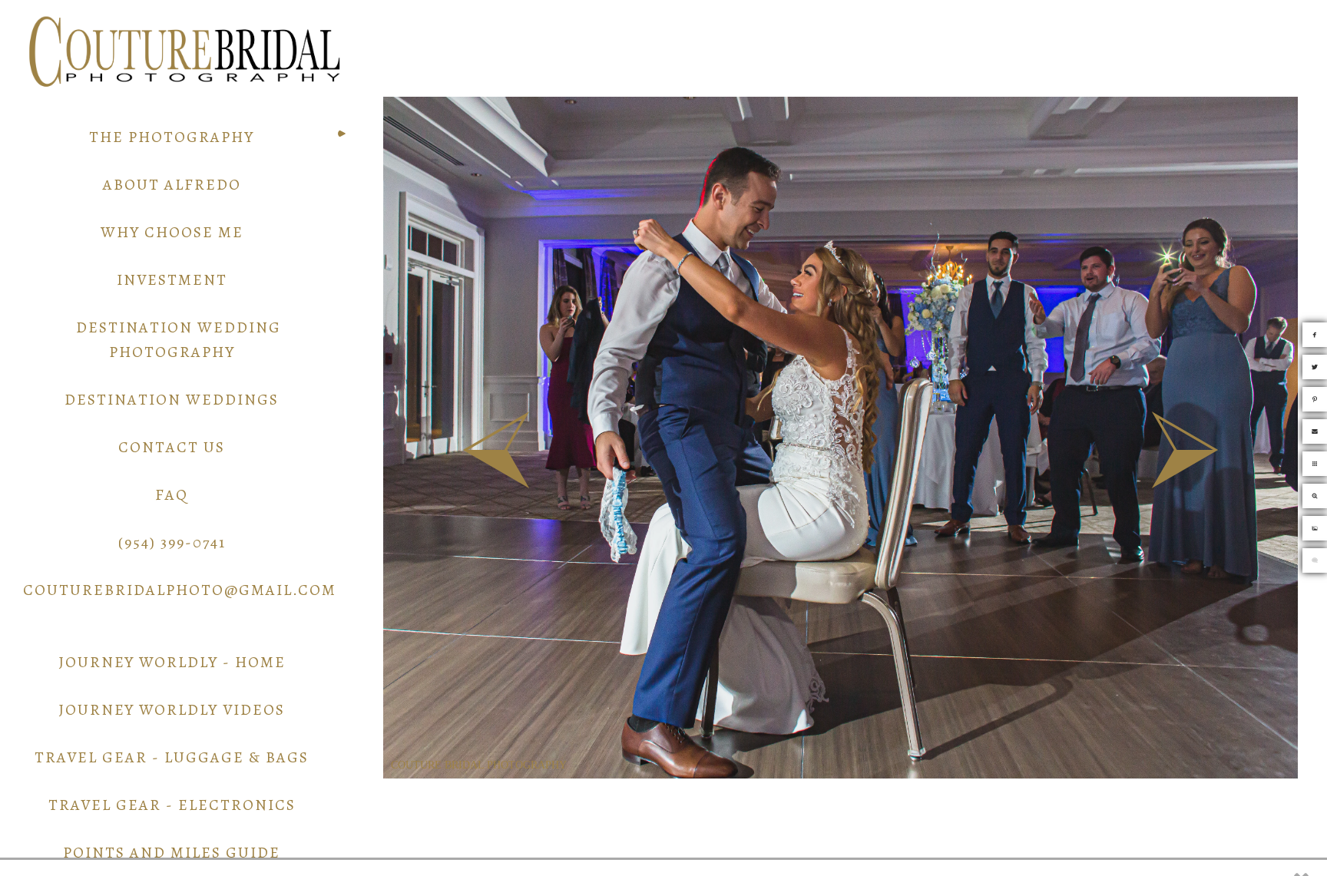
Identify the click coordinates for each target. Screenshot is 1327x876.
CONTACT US (171, 447)
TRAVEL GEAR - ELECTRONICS (172, 805)
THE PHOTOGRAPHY (171, 137)
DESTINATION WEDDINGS (172, 399)
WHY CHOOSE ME (172, 232)
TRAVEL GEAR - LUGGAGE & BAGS (172, 757)
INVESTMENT (172, 279)
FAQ (171, 494)
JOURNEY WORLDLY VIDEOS (171, 709)
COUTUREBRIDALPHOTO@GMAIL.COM (179, 590)
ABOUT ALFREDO (172, 184)
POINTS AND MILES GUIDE (171, 852)
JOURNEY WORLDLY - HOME (172, 662)
